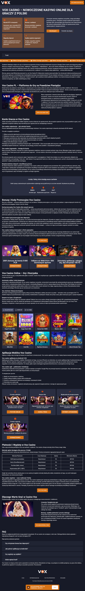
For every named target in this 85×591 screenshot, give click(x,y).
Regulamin (62, 577)
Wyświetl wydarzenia (69, 412)
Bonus (55, 587)
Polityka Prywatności (49, 577)
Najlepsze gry (9, 310)
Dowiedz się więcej (67, 31)
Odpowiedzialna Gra (34, 577)
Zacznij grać (52, 31)
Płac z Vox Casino (42, 490)
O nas (23, 577)
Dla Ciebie (29, 310)
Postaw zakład (15, 412)
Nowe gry (19, 310)
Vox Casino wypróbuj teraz (42, 525)
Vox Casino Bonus (42, 240)
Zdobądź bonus (15, 266)
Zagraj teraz (42, 412)
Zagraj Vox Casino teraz (42, 112)
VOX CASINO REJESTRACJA (77, 2)
